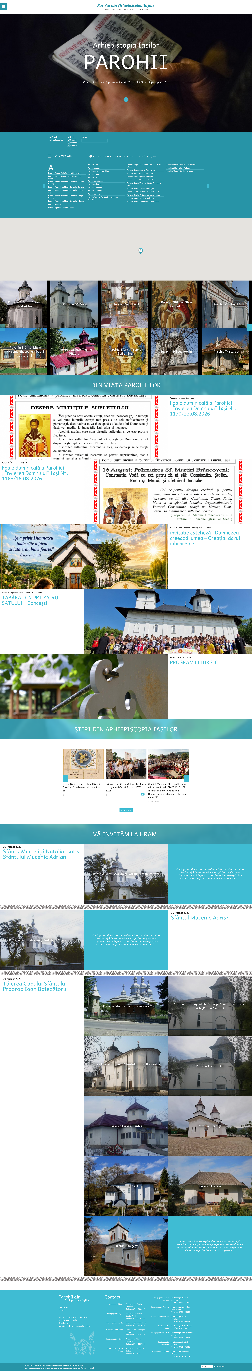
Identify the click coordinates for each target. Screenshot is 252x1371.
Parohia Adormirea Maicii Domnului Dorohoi (66, 186)
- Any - (60, 156)
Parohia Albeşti (94, 167)
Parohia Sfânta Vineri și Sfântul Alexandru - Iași (145, 184)
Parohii (107, 10)
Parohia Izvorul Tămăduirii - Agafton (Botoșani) (103, 198)
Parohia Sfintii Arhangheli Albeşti (140, 173)
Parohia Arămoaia (95, 190)
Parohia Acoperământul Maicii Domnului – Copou (65, 177)
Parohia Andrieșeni (95, 180)
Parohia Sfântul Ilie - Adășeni (178, 167)
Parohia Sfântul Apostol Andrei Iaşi (141, 198)
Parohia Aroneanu (95, 187)
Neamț (73, 139)
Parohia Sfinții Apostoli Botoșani (140, 176)
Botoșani (74, 142)
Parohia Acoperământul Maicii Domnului (64, 172)
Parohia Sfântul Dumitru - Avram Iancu (143, 201)
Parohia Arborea (94, 184)
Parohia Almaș (93, 177)
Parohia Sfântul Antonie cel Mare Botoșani (144, 194)
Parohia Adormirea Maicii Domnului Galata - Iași (66, 191)
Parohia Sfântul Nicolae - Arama (179, 171)
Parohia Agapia (54, 204)
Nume (84, 137)
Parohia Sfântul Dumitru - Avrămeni (181, 164)
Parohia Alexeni (94, 174)
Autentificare (143, 10)
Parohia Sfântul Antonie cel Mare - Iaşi (143, 191)
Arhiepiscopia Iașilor (120, 10)
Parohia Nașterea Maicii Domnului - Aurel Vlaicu (144, 165)
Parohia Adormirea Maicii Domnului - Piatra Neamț (66, 182)
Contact (133, 10)
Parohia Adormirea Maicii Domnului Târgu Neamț (65, 196)
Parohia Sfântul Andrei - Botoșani (140, 188)
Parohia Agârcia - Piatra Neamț (61, 207)
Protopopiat (57, 139)
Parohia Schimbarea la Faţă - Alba (141, 170)
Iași (72, 137)
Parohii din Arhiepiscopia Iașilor (126, 5)
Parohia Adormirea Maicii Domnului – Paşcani (66, 201)
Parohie (55, 137)
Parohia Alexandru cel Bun (98, 171)
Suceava (73, 145)
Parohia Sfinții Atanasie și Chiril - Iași (142, 179)
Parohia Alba (93, 164)
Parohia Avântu (94, 193)
